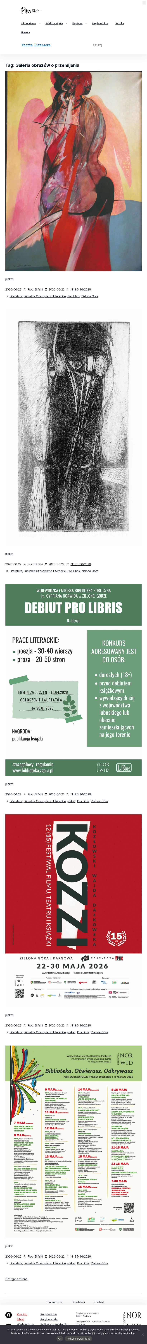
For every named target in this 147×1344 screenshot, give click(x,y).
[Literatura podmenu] (40, 23)
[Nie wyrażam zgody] (142, 1334)
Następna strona (16, 1279)
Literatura (16, 296)
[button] (144, 3)
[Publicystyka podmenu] (67, 23)
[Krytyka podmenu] (86, 23)
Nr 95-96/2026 (81, 289)
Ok (59, 1338)
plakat (71, 801)
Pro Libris (73, 296)
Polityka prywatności (54, 1324)
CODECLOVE (80, 1324)
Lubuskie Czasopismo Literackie (45, 296)
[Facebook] (8, 1315)
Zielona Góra (89, 296)
